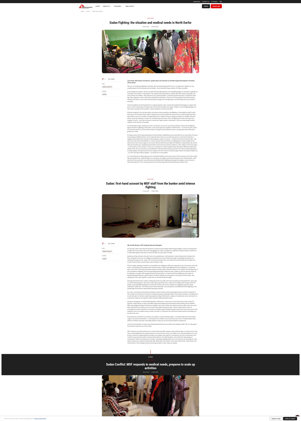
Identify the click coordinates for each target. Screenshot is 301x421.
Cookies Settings (275, 418)
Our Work (117, 6)
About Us (106, 6)
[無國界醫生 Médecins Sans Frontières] (85, 6)
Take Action (129, 6)
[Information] (197, 71)
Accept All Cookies (290, 418)
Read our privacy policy (40, 418)
